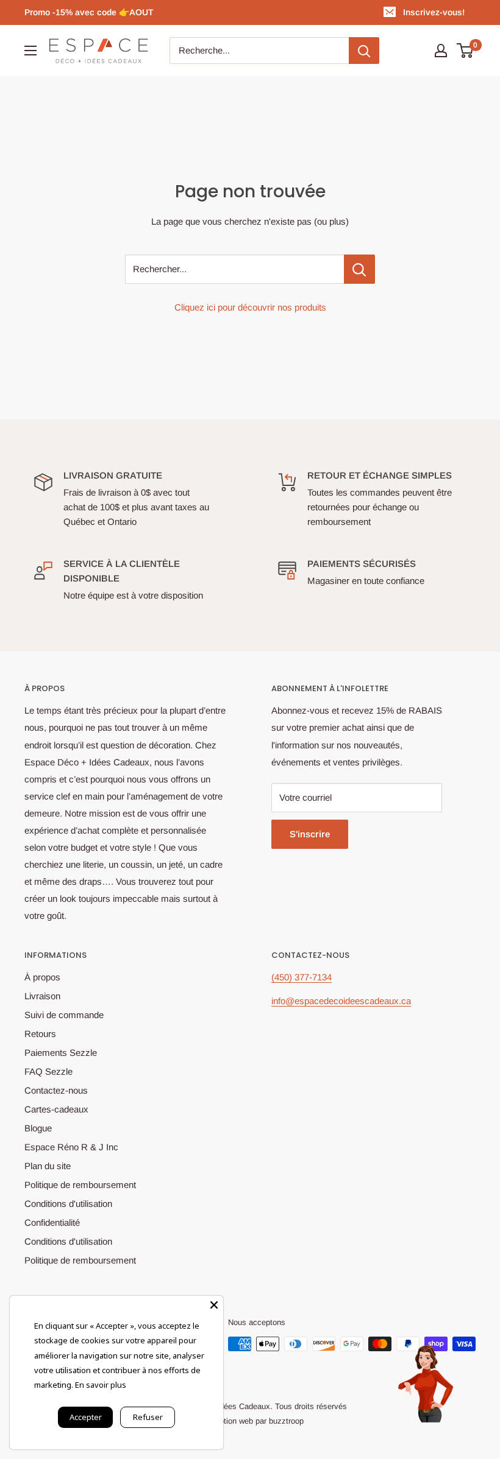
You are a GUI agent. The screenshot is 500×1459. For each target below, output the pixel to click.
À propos (42, 977)
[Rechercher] (364, 50)
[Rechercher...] (359, 269)
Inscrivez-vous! (434, 12)
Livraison (42, 996)
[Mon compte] (441, 50)
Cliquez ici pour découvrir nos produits (250, 307)
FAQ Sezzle (48, 1071)
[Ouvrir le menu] (30, 50)
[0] (465, 50)
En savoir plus (100, 1384)
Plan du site (47, 1166)
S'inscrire (310, 834)
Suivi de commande (64, 1015)
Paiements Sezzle (60, 1052)
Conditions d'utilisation (68, 1203)
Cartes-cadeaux (56, 1109)
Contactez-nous (56, 1090)
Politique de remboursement (80, 1185)
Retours (40, 1033)
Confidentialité (52, 1222)
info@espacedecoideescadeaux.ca (341, 1001)
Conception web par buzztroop (250, 1421)
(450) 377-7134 (301, 977)
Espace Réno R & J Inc (71, 1147)
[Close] (214, 1305)
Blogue (38, 1128)
